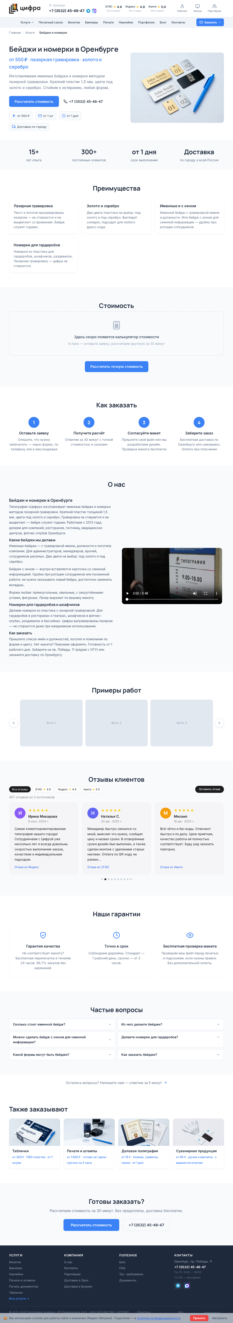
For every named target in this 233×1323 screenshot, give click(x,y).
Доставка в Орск (76, 1280)
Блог (163, 22)
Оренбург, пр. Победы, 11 (193, 1261)
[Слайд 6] (118, 879)
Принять (199, 1318)
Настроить (219, 1318)
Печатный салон (51, 22)
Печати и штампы (22, 1280)
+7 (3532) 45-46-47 (66, 10)
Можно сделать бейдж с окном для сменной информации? (49, 1039)
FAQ (122, 1268)
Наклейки (126, 22)
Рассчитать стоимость (34, 101)
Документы (127, 1280)
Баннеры (91, 22)
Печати (108, 22)
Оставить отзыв (209, 789)
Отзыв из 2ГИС (98, 867)
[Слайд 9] (128, 879)
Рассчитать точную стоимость (116, 366)
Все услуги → (19, 1298)
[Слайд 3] (108, 879)
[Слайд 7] (121, 879)
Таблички (16, 1292)
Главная (15, 32)
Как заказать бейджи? (139, 1054)
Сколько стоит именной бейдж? (39, 1024)
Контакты (178, 22)
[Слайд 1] (102, 879)
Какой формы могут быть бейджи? (41, 1054)
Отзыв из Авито (171, 867)
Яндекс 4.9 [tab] (67, 789)
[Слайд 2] (105, 879)
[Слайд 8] (124, 879)
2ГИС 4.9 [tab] (43, 789)
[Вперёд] (219, 723)
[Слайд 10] (131, 879)
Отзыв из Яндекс (27, 867)
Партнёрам (72, 1274)
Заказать (210, 22)
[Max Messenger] (187, 1285)
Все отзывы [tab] (20, 789)
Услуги (25, 22)
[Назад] (13, 723)
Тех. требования (131, 1274)
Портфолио (146, 22)
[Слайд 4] (112, 879)
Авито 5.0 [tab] (92, 789)
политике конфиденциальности (158, 1318)
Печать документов (23, 1286)
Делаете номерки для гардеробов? (149, 1037)
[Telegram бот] (88, 11)
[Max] (94, 11)
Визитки (74, 22)
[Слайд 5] (115, 879)
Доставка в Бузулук (78, 1286)
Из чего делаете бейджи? (141, 1024)
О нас (68, 1262)
